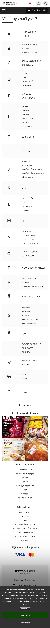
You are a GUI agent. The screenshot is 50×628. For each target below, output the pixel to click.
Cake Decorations (31, 61)
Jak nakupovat (25, 497)
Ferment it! (27, 114)
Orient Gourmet (30, 251)
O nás (25, 477)
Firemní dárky (25, 469)
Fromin (25, 122)
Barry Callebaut (30, 44)
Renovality (27, 282)
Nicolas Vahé (29, 235)
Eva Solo (26, 94)
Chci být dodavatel (25, 485)
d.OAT (24, 73)
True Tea (26, 352)
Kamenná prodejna (25, 473)
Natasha (26, 231)
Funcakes (27, 126)
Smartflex (27, 311)
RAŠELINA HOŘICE (30, 278)
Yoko (24, 392)
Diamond (26, 77)
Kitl (24, 188)
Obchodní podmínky (25, 524)
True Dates (27, 348)
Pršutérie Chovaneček (33, 268)
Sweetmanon (29, 323)
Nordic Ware (28, 239)
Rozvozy (25, 516)
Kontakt (25, 540)
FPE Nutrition (29, 118)
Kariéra (25, 481)
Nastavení (25, 609)
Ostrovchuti (28, 255)
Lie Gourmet (28, 206)
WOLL (24, 378)
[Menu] (4, 10)
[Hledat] (45, 3)
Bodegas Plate (29, 52)
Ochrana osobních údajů (25, 528)
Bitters (25, 48)
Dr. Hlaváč (27, 81)
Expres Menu (28, 98)
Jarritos (26, 161)
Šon (24, 333)
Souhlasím (25, 615)
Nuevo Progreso (30, 243)
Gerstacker (28, 137)
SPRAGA (25, 315)
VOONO (25, 364)
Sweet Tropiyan (30, 319)
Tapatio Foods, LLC (31, 344)
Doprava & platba (25, 532)
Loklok (25, 210)
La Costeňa (28, 198)
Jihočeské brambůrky (33, 173)
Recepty (25, 493)
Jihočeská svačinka (32, 169)
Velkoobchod (25, 512)
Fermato (26, 110)
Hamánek (26, 151)
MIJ (23, 221)
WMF (24, 374)
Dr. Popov (27, 85)
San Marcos (28, 307)
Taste (25, 520)
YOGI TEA (26, 388)
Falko (25, 106)
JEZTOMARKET (28, 165)
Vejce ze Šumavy (30, 360)
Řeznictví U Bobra (31, 297)
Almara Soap (29, 32)
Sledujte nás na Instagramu (25, 413)
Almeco (26, 36)
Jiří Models (27, 177)
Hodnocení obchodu (25, 536)
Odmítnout (25, 622)
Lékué (25, 202)
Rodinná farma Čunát (33, 286)
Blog (25, 489)
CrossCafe (27, 65)
